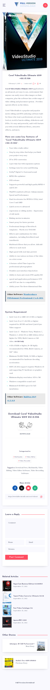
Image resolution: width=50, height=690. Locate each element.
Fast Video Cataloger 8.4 (23, 608)
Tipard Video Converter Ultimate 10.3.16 (28, 596)
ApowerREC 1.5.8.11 (20, 620)
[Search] (45, 5)
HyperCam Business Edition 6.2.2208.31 (28, 584)
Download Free (21, 468)
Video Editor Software (21, 471)
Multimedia (18, 457)
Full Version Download (25, 683)
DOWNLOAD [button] (25, 434)
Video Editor (31, 457)
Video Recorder (25, 461)
